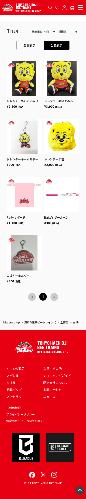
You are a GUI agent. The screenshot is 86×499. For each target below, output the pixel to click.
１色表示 (56, 45)
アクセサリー (15, 396)
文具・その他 (52, 368)
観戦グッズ (14, 389)
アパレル (12, 375)
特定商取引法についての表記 (24, 421)
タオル (11, 382)
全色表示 (29, 45)
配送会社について (55, 382)
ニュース (49, 396)
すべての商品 (15, 368)
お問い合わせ (52, 389)
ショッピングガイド (57, 375)
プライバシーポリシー (20, 414)
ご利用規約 (13, 408)
